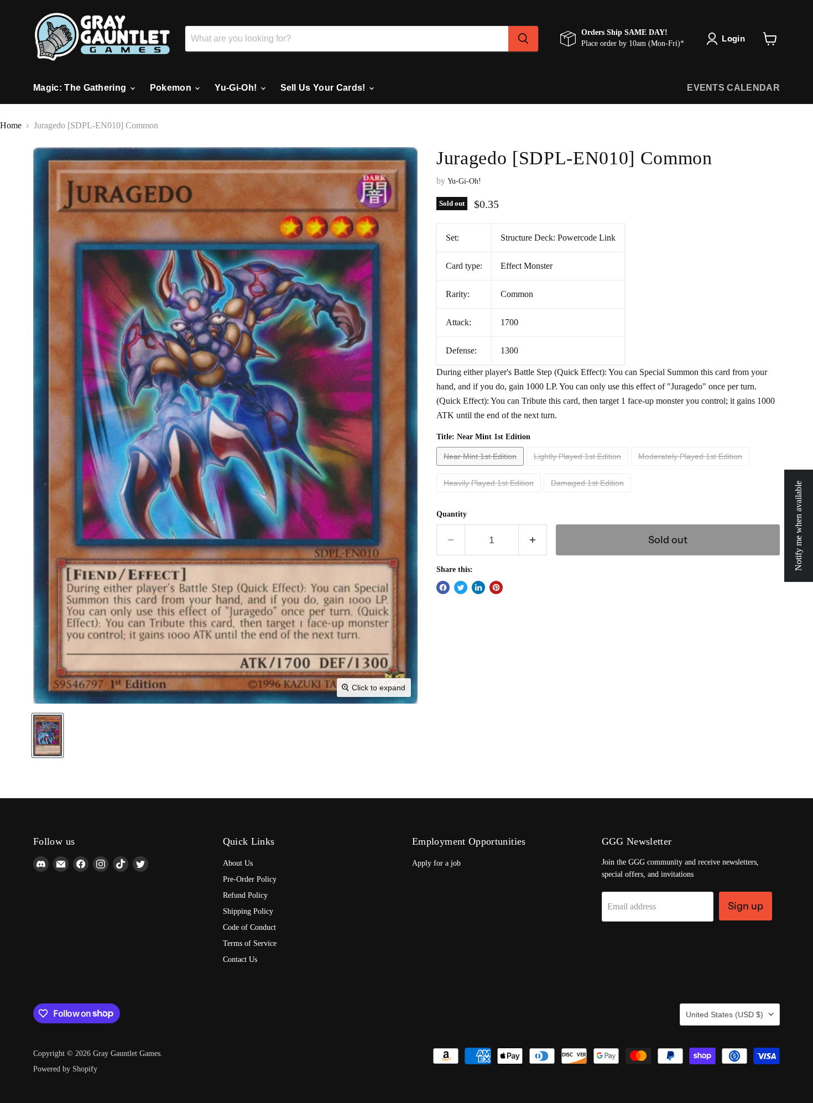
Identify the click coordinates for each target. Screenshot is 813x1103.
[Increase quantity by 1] (533, 539)
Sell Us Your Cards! (324, 87)
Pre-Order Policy (250, 879)
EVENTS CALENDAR (733, 87)
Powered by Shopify (65, 1069)
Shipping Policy (248, 911)
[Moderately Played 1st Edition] (691, 468)
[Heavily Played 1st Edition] (490, 495)
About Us (238, 863)
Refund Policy (245, 895)
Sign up (745, 906)
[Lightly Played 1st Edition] (579, 468)
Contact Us (240, 959)
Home (11, 125)
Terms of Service (250, 943)
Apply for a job (436, 863)
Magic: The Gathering (81, 87)
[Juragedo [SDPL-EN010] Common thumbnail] (47, 735)
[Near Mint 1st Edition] (481, 468)
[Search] (523, 38)
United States (724, 1014)
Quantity (451, 514)
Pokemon (172, 87)
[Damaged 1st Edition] (589, 495)
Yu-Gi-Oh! (237, 87)
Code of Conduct (249, 927)
